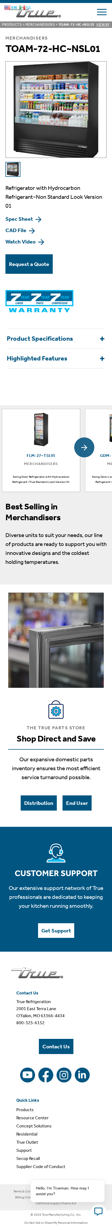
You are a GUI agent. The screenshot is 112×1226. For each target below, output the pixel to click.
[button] (84, 447)
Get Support (56, 930)
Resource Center (32, 1117)
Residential (26, 1134)
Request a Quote (29, 264)
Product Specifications (40, 338)
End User (77, 803)
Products (12, 24)
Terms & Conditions (27, 1191)
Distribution (38, 803)
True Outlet (27, 1142)
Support (24, 1150)
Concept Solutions (34, 1126)
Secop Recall (28, 1158)
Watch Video (21, 241)
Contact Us (56, 1046)
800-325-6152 (30, 1022)
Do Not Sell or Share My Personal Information (56, 1223)
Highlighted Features (37, 358)
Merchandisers (40, 24)
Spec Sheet (19, 219)
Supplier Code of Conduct (40, 1166)
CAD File (16, 230)
